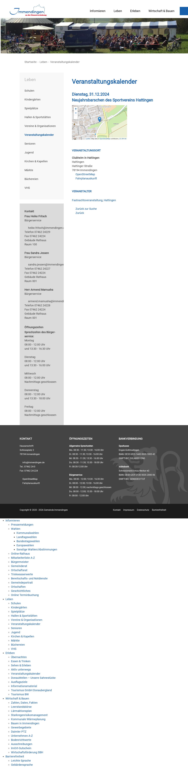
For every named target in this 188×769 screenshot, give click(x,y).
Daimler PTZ (18, 731)
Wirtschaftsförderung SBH (27, 752)
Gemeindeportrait (22, 582)
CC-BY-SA (122, 138)
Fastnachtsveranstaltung (87, 200)
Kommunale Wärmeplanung (28, 719)
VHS (27, 187)
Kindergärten (32, 99)
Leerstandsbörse (21, 706)
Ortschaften (18, 586)
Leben (118, 11)
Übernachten (19, 657)
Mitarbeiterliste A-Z (23, 557)
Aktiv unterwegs (21, 669)
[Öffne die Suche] (184, 11)
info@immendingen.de (33, 462)
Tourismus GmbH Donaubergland (31, 690)
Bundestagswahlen (28, 541)
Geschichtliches (20, 591)
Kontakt (117, 510)
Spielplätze (31, 108)
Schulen (29, 90)
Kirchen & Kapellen (36, 161)
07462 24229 (42, 232)
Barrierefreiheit (159, 510)
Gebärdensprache (22, 764)
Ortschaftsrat (19, 570)
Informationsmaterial (24, 686)
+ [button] (76, 109)
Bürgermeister (20, 562)
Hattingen (110, 200)
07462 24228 (42, 305)
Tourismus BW (20, 694)
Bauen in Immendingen (25, 723)
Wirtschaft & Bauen (161, 11)
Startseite (30, 62)
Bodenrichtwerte (21, 740)
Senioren (29, 143)
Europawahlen (25, 545)
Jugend (29, 152)
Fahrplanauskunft (86, 178)
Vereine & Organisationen (40, 126)
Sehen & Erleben (21, 665)
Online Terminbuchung (25, 595)
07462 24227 (42, 268)
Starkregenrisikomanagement (29, 715)
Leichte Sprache (21, 760)
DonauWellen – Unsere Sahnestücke (33, 677)
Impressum (128, 510)
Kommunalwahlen (28, 533)
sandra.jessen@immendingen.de (48, 264)
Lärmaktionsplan (21, 711)
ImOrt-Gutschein (21, 748)
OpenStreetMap (105, 138)
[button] (76, 117)
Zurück (80, 213)
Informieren (97, 11)
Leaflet (88, 138)
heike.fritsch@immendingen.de (47, 227)
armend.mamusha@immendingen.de (51, 301)
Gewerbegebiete (21, 727)
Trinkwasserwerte (22, 574)
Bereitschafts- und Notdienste (29, 578)
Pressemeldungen (22, 524)
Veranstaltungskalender (39, 134)
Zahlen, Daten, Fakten (24, 702)
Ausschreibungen (21, 744)
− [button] (76, 113)
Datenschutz (143, 510)
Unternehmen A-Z (22, 735)
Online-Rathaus (20, 553)
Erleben (135, 11)
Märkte (28, 170)
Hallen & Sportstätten (37, 117)
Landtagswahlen (27, 537)
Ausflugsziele (19, 682)
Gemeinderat (19, 566)
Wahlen (15, 528)
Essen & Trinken (20, 661)
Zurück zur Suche (86, 208)
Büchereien (31, 179)
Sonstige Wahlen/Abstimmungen (37, 549)
